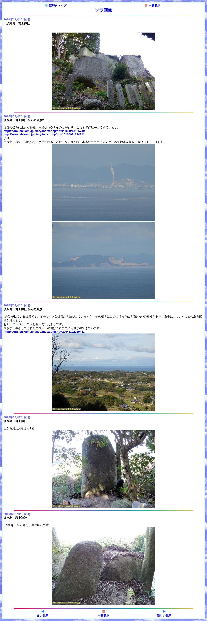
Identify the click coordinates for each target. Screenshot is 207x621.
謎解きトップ (57, 5)
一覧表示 (154, 5)
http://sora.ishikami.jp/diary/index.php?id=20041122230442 (44, 331)
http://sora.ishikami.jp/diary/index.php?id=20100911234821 (44, 134)
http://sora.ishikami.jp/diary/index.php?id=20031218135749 (44, 131)
